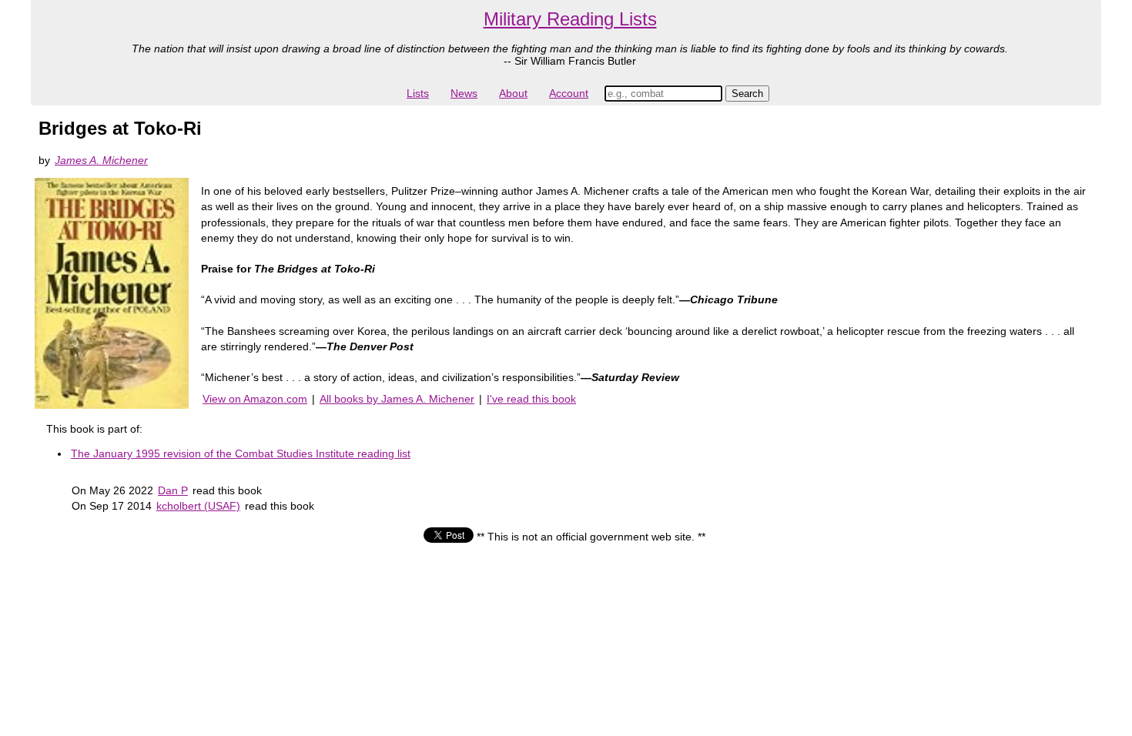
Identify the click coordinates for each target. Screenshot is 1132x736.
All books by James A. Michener (397, 399)
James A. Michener (101, 160)
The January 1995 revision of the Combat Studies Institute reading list (240, 453)
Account (568, 93)
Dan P (173, 490)
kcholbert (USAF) (198, 506)
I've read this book (531, 399)
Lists (418, 93)
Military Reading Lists (570, 18)
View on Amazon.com (255, 399)
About (513, 93)
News (463, 93)
